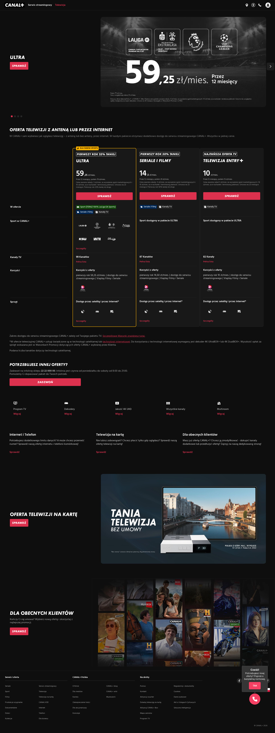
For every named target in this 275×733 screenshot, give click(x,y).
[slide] (137, 62)
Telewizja (42, 691)
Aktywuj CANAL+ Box (149, 707)
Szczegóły (81, 248)
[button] (270, 66)
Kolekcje (8, 718)
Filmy (7, 697)
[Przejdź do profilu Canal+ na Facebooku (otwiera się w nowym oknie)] (239, 680)
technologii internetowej (116, 342)
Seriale (8, 686)
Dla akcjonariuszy (80, 707)
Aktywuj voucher (147, 697)
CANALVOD (44, 702)
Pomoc (143, 686)
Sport (7, 691)
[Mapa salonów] (247, 5)
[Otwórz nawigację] (268, 5)
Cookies (177, 691)
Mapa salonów (146, 713)
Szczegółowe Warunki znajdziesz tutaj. (124, 336)
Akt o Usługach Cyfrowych (185, 702)
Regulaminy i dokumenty (184, 686)
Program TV (145, 718)
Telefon (42, 713)
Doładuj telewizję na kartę (150, 702)
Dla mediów (78, 691)
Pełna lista (81, 262)
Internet (42, 707)
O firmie (76, 686)
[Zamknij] (267, 665)
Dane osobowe (180, 697)
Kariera (75, 697)
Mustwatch (110, 697)
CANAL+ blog (112, 686)
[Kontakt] (260, 5)
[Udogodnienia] (253, 5)
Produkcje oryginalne (13, 702)
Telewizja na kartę (46, 697)
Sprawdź (15, 452)
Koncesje (76, 713)
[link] (19, 66)
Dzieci (7, 713)
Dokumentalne (11, 707)
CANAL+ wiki (111, 691)
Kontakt (143, 691)
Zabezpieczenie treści (81, 702)
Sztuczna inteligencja (182, 707)
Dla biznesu (43, 718)
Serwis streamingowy (47, 686)
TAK (255, 685)
